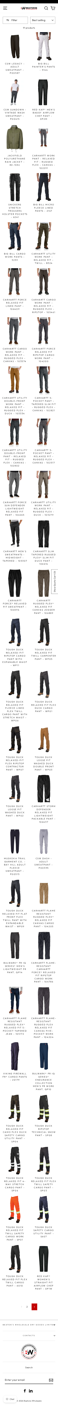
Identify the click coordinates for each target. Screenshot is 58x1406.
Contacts (29, 1335)
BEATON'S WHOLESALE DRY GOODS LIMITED (29, 1325)
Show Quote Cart (54, 581)
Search (29, 1367)
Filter (14, 20)
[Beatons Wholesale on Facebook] (25, 1391)
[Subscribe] (51, 1380)
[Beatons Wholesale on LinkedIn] (31, 1391)
